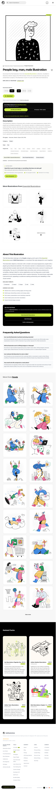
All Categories (6, 761)
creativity (50, 151)
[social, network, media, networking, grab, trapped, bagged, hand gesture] (15, 234)
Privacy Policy (37, 750)
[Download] (23, 403)
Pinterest (46, 758)
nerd (24, 148)
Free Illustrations (7, 753)
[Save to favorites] (52, 70)
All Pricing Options (28, 755)
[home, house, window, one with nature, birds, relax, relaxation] (15, 198)
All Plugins (15, 754)
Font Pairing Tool (17, 766)
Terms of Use (37, 755)
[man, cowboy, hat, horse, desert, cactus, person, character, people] (41, 394)
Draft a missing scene (28, 322)
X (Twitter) (46, 747)
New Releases (6, 756)
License (36, 747)
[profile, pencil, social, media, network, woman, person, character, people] (14, 572)
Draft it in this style (24, 100)
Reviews (26, 760)
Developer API (16, 772)
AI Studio (16, 747)
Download (9, 96)
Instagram (46, 750)
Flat (8, 145)
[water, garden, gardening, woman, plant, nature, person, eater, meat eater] (14, 445)
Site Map (36, 760)
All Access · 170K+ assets (40, 109)
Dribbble (46, 752)
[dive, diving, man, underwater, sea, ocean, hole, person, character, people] (14, 496)
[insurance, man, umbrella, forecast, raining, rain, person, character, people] (41, 419)
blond (33, 148)
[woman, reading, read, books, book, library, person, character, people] (41, 572)
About (25, 747)
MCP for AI (15, 774)
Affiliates (26, 758)
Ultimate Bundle (6, 767)
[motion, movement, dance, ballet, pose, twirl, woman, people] (41, 216)
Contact (25, 766)
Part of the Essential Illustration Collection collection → (17, 116)
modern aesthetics (14, 153)
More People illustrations (28, 157)
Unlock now (20, 80)
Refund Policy (37, 758)
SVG (6, 90)
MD (24, 90)
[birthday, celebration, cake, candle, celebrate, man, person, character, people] (41, 521)
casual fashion (43, 151)
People (11, 141)
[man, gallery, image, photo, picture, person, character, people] (41, 496)
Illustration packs (9, 65)
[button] (47, 2)
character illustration (15, 151)
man (15, 148)
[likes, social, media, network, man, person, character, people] (41, 470)
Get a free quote (10, 176)
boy (11, 148)
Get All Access (28, 319)
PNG (12, 90)
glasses (28, 148)
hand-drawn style (33, 151)
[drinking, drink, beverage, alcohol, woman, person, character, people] (14, 470)
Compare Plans (16, 780)
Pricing (25, 752)
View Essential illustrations (28, 315)
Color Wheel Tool (17, 764)
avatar (49, 148)
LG (29, 90)
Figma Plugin (16, 757)
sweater (38, 148)
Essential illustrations (18, 65)
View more (28, 614)
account (44, 148)
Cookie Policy (37, 752)
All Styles (5, 764)
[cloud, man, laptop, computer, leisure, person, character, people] (14, 521)
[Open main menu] (53, 2)
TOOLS (14, 744)
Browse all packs (40, 157)
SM (19, 90)
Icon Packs (5, 751)
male (19, 148)
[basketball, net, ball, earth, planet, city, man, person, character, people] (14, 598)
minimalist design (24, 151)
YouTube (46, 755)
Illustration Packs (7, 748)
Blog (25, 750)
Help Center (26, 763)
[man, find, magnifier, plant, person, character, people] (14, 419)
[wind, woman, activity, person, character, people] (41, 547)
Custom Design (16, 769)
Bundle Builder (16, 777)
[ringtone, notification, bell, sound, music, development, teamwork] (15, 216)
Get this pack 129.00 (16, 109)
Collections (5, 759)
